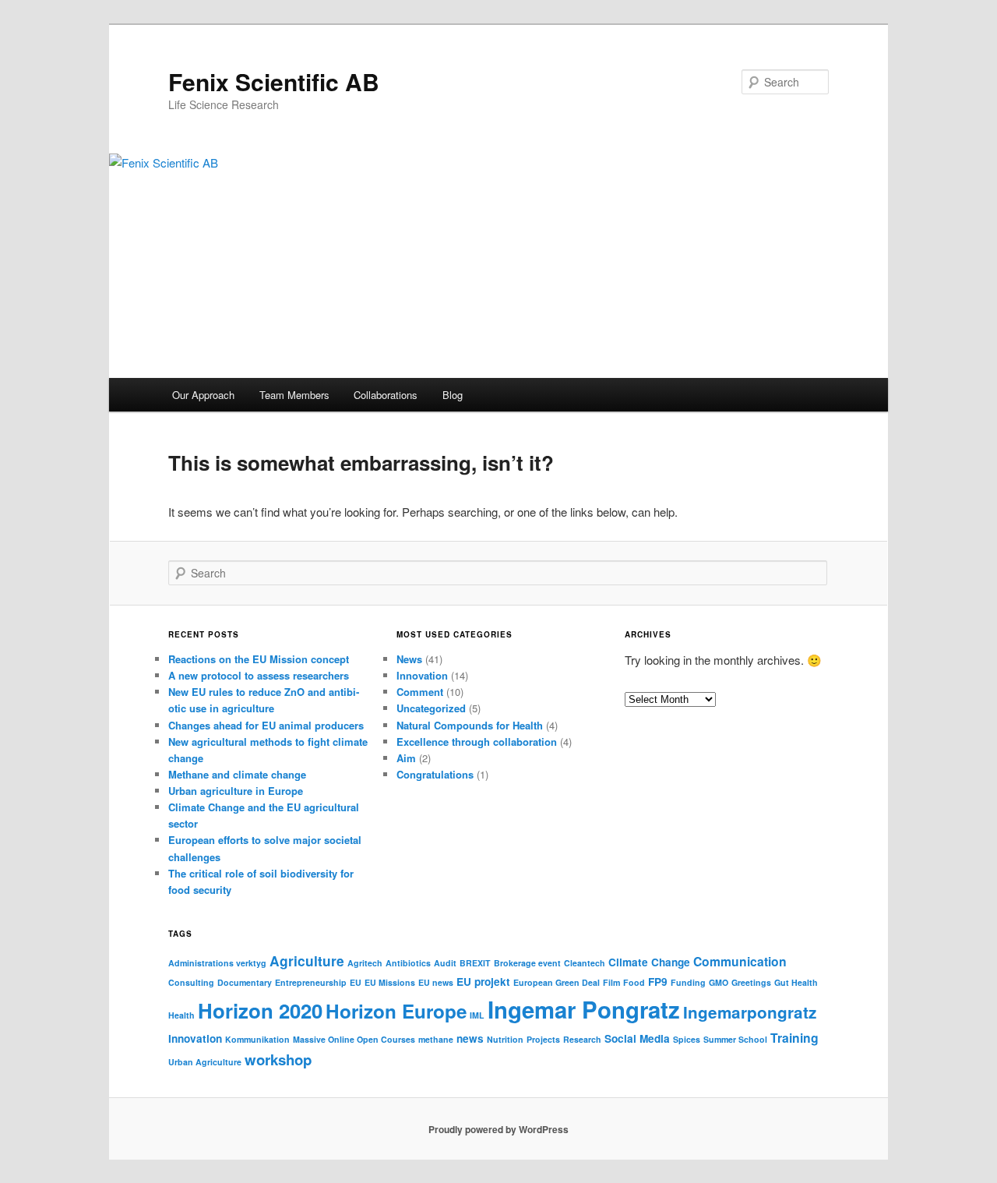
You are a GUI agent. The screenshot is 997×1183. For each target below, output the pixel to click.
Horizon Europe (396, 1011)
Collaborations (385, 394)
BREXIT (475, 963)
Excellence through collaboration (476, 741)
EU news (435, 982)
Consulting (191, 982)
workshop (278, 1059)
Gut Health (796, 982)
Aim (406, 757)
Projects (543, 1039)
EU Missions (390, 982)
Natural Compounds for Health (469, 725)
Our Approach (203, 394)
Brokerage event (527, 963)
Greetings (751, 982)
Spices (686, 1039)
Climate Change (649, 962)
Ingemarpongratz (749, 1012)
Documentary (244, 982)
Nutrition (505, 1039)
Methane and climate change (237, 774)
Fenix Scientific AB (273, 81)
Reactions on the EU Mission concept (258, 659)
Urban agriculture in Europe (235, 790)
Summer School (735, 1039)
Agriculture (307, 960)
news (470, 1038)
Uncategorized (431, 708)
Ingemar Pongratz (584, 1009)
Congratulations (435, 774)
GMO (718, 982)
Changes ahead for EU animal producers (266, 725)
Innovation (422, 675)
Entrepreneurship (311, 982)
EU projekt (483, 981)
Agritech (364, 963)
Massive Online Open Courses (354, 1039)
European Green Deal (556, 982)
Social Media (637, 1038)
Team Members (294, 394)
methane (435, 1039)
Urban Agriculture (204, 1062)
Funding (688, 982)
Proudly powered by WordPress (498, 1129)
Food (634, 982)
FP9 (658, 981)
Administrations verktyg (217, 963)
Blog (452, 394)
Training (794, 1038)
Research (582, 1039)
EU (355, 982)
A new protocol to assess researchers (258, 675)
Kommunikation (257, 1039)
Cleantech (584, 963)
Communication (740, 961)
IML (477, 1015)
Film (611, 982)
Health (181, 1015)
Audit (445, 963)
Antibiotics (408, 963)
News (409, 659)
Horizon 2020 (260, 1010)
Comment (419, 691)
